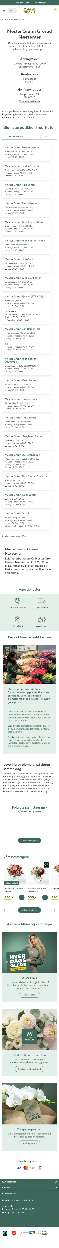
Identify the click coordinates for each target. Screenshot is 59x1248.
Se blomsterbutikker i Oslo (14, 536)
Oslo (23, 19)
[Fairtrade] (6, 1233)
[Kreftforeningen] (24, 1233)
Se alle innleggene (29, 840)
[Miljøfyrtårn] (32, 1233)
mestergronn (31, 811)
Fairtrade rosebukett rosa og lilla (37, 889)
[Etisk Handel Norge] (41, 1233)
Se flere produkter (29, 910)
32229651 (29, 82)
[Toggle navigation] (4, 10)
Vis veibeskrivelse (29, 101)
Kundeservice (9, 1181)
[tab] (16, 136)
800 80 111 (30, 1200)
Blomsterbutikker (10, 19)
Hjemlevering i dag (20, 3)
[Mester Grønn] (29, 10)
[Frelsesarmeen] (15, 1233)
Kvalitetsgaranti (42, 3)
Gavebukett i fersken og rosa (13, 889)
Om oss (6, 1187)
